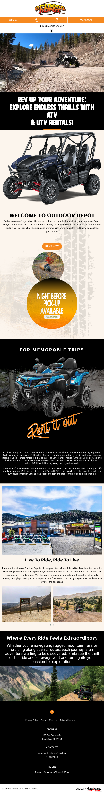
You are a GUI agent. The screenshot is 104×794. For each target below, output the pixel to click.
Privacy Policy (31, 720)
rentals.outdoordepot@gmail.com (52, 753)
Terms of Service (49, 720)
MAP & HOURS (86, 20)
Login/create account (53, 26)
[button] (50, 625)
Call (36, 21)
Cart (57, 21)
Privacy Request (67, 720)
